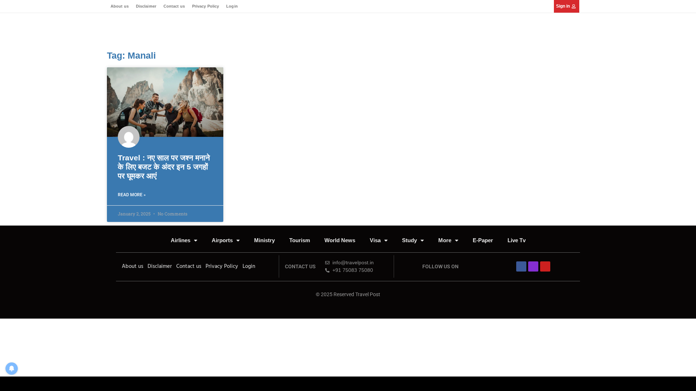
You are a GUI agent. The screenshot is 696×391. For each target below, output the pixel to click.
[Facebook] (521, 266)
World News (339, 240)
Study (409, 240)
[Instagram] (533, 266)
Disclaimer (146, 6)
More (444, 240)
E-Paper (483, 240)
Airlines (180, 240)
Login (232, 6)
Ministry (264, 240)
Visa (375, 240)
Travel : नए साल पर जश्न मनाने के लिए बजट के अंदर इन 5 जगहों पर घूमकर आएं (164, 167)
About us (120, 6)
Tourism (299, 240)
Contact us (174, 6)
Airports (222, 240)
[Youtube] (545, 266)
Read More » (132, 194)
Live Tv (517, 240)
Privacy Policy (205, 6)
